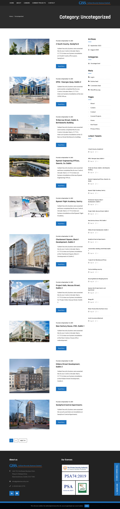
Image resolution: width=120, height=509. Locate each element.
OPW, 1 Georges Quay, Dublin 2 (68, 82)
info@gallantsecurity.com (20, 481)
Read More (61, 66)
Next (22, 440)
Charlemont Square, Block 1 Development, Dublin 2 (67, 240)
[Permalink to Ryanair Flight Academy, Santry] (29, 216)
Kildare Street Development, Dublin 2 (98, 230)
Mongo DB (90, 299)
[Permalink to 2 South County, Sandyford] (29, 54)
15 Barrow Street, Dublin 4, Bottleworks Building (67, 121)
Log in (92, 77)
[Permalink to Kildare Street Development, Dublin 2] (29, 392)
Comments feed (95, 85)
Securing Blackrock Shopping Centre (98, 279)
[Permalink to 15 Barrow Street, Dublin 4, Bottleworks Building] (29, 140)
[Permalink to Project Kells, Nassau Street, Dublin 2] (29, 304)
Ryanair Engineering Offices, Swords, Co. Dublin (68, 162)
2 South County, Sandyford (67, 44)
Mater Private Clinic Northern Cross (98, 309)
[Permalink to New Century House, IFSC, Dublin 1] (29, 341)
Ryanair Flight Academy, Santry (69, 201)
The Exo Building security (95, 269)
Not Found (93, 124)
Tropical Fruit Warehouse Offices (97, 260)
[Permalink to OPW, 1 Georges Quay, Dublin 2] (29, 103)
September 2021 (95, 45)
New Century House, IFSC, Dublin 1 (70, 326)
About (92, 103)
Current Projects (95, 116)
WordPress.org (95, 90)
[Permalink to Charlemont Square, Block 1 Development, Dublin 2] (29, 273)
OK (87, 506)
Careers (93, 107)
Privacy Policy (95, 129)
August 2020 (94, 50)
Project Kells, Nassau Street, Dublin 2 (98, 211)
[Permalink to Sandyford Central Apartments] (29, 429)
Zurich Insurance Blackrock (95, 318)
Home (11, 16)
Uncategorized (19, 16)
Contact (93, 112)
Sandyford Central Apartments (69, 405)
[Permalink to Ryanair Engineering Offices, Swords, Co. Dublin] (29, 176)
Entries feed (94, 81)
